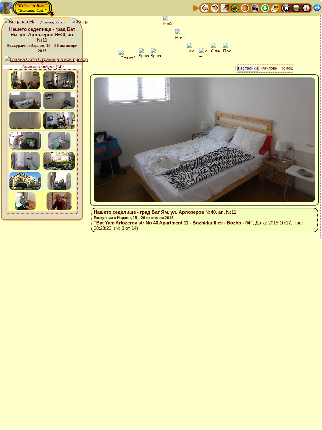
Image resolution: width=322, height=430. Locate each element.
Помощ (286, 68)
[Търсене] (275, 7)
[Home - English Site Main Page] (306, 7)
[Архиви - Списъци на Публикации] (225, 7)
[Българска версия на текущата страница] (87, 22)
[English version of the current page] (19, 22)
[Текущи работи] (245, 7)
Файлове (269, 68)
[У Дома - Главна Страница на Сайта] (286, 7)
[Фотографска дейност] (255, 7)
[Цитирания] (235, 7)
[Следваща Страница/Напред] (215, 7)
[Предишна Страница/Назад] (204, 7)
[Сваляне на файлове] (265, 7)
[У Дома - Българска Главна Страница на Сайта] (296, 7)
